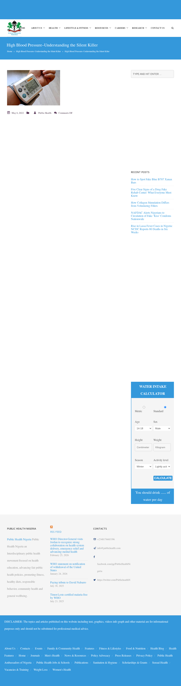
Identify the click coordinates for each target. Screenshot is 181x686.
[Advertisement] (64, 9)
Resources (101, 27)
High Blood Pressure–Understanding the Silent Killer (38, 51)
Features (89, 648)
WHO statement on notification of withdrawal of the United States (67, 567)
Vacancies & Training (16, 669)
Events (38, 648)
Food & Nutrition (135, 648)
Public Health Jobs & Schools (53, 662)
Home (22, 27)
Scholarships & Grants (134, 662)
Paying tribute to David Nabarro (68, 582)
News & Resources (75, 655)
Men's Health (52, 655)
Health (53, 27)
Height (138, 440)
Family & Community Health (63, 648)
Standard (158, 411)
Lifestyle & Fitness (76, 27)
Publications (81, 662)
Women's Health (61, 669)
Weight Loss (41, 669)
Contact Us (158, 27)
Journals (35, 655)
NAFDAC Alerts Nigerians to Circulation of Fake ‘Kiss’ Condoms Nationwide (151, 216)
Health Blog (157, 648)
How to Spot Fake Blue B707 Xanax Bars (151, 180)
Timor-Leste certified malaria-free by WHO (68, 596)
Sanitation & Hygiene (105, 662)
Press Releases (123, 655)
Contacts (25, 648)
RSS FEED (56, 531)
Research (138, 27)
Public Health (44, 112)
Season (139, 460)
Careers (120, 27)
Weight (157, 440)
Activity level (160, 460)
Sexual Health (160, 662)
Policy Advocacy (100, 655)
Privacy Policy (144, 655)
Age (137, 421)
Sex (155, 421)
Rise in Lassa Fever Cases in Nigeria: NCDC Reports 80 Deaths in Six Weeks (152, 229)
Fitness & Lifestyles (110, 648)
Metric (139, 411)
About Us (36, 27)
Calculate (163, 478)
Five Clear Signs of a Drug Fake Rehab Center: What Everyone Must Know (151, 192)
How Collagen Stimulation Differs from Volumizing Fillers (150, 204)
